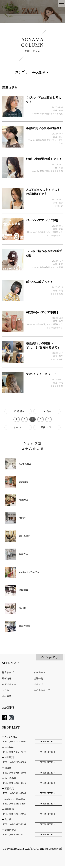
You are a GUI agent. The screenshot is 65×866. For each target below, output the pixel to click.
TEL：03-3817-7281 (14, 824)
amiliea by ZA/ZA (14, 799)
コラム (5, 690)
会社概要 (6, 696)
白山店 (8, 819)
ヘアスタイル (9, 684)
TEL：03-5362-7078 (14, 752)
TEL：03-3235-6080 (14, 762)
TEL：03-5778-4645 (14, 741)
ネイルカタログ (42, 690)
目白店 (8, 768)
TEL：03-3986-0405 (14, 773)
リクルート (39, 672)
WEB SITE (46, 741)
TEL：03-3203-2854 (14, 814)
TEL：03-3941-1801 (14, 793)
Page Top (51, 657)
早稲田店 (9, 809)
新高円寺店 (10, 830)
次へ (16, 427)
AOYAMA (10, 737)
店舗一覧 (38, 678)
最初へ (20, 411)
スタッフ (38, 684)
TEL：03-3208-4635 (14, 783)
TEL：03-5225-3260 (14, 803)
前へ (49, 411)
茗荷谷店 (9, 788)
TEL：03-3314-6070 (14, 834)
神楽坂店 (9, 757)
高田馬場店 (10, 778)
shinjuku (9, 747)
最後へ (44, 427)
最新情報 (6, 678)
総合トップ (8, 672)
